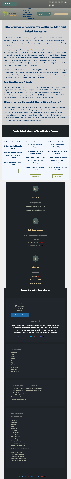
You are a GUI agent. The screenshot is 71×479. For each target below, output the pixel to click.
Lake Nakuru (15, 432)
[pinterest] (59, 2)
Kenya (13, 356)
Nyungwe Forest (16, 441)
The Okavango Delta (17, 454)
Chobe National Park (17, 456)
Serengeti (14, 428)
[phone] (44, 336)
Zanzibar (14, 365)
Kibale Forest (15, 437)
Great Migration (18, 391)
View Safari (13, 171)
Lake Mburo (15, 435)
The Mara (14, 430)
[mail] (37, 336)
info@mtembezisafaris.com (35, 210)
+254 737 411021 (35, 242)
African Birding (18, 389)
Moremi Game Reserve (18, 458)
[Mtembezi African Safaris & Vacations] (10, 12)
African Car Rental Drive (34, 388)
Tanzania (14, 361)
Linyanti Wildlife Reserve (19, 460)
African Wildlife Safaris (18, 399)
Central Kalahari (16, 452)
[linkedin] (62, 2)
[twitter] (53, 2)
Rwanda (13, 358)
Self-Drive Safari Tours (34, 390)
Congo (13, 354)
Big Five (34, 50)
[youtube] (34, 336)
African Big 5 (18, 395)
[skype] (50, 5)
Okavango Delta (28, 38)
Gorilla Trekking (18, 393)
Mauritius (14, 369)
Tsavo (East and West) (18, 443)
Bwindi (13, 426)
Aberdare (14, 422)
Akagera (14, 420)
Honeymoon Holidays (18, 397)
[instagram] (56, 2)
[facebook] (65, 2)
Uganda (13, 363)
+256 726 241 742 (35, 246)
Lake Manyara (15, 439)
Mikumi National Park (18, 445)
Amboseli (14, 424)
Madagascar (15, 371)
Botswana (14, 352)
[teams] (53, 5)
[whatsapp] (50, 2)
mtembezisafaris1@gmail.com (35, 207)
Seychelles (14, 367)
